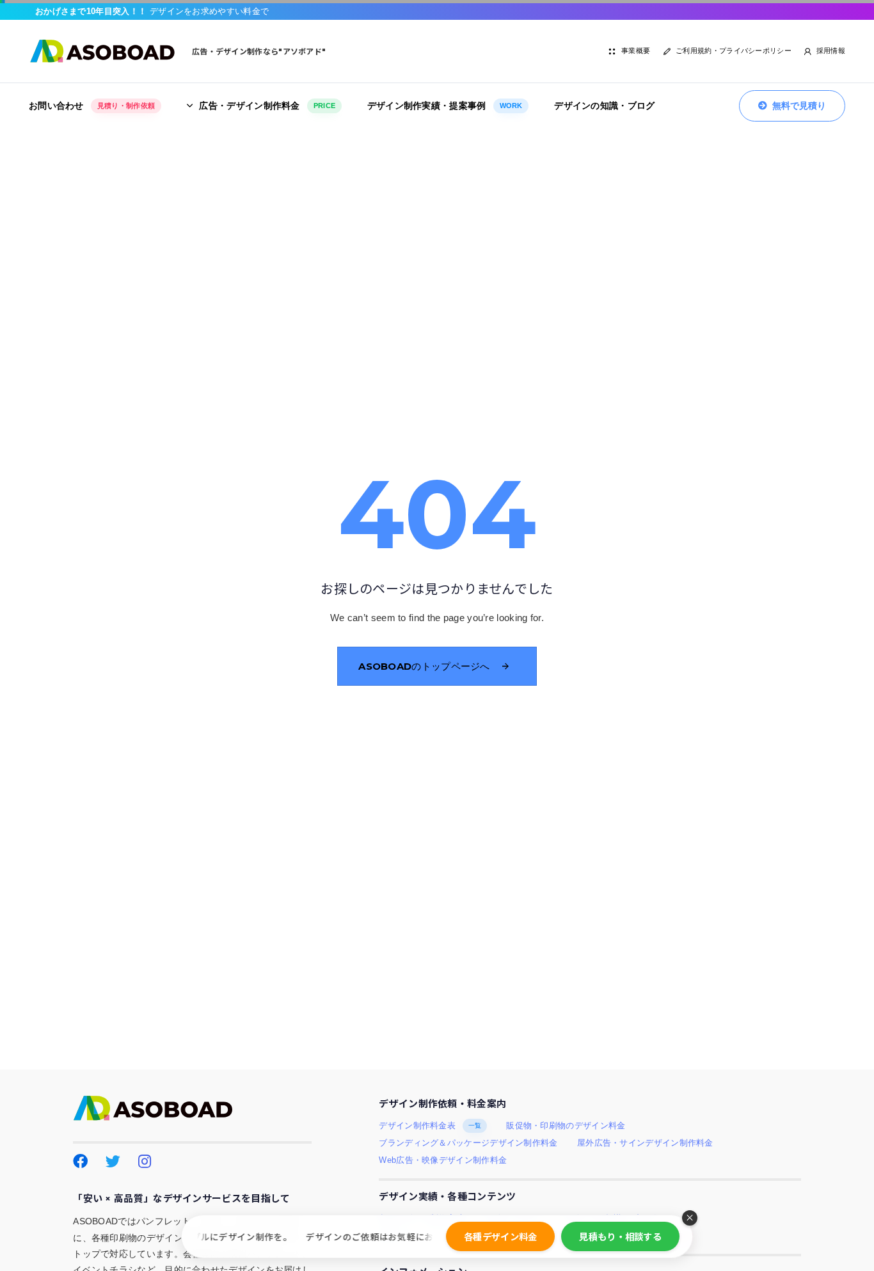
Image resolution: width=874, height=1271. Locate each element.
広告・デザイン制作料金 (267, 105)
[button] (689, 1218)
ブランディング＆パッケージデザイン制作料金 (468, 1143)
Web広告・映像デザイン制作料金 (443, 1160)
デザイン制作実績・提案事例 (445, 105)
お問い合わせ (92, 105)
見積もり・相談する (620, 1236)
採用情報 (830, 50)
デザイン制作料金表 (430, 1125)
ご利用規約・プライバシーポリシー (733, 50)
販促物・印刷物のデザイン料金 (565, 1125)
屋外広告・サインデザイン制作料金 (645, 1143)
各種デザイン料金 (500, 1236)
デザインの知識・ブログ (604, 105)
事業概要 (635, 50)
